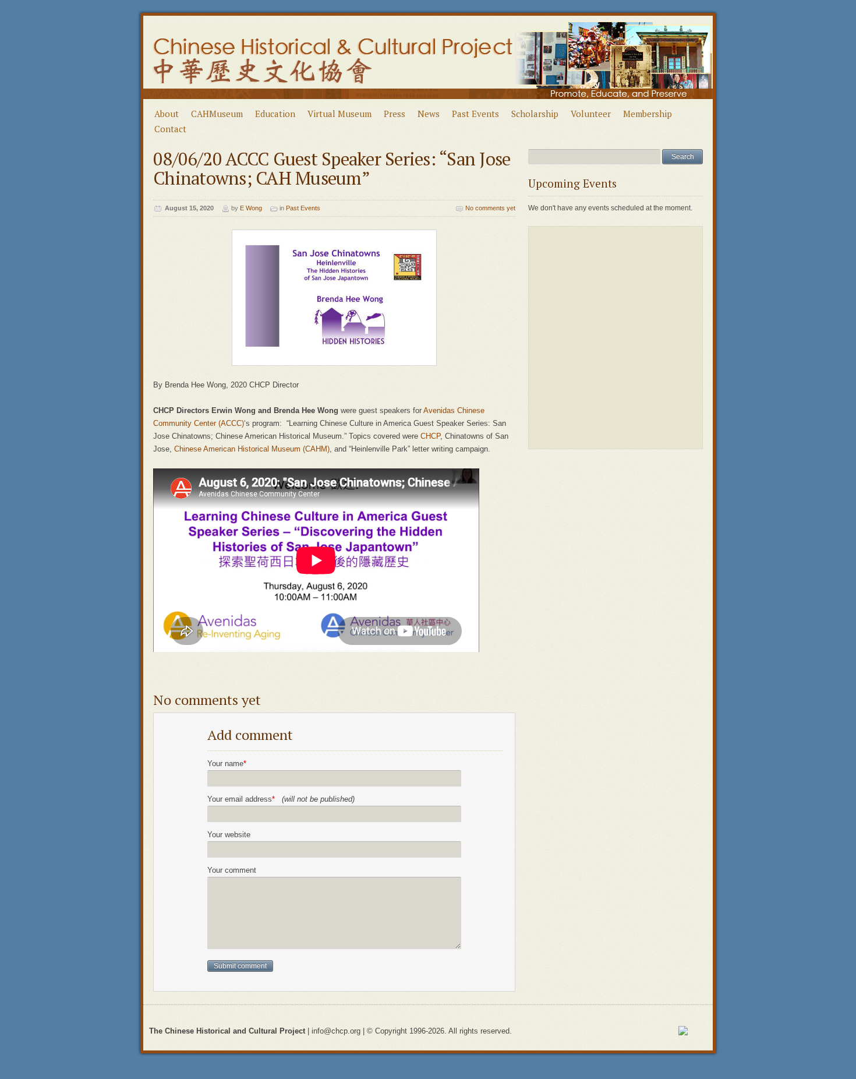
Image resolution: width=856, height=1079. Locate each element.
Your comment (231, 870)
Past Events (475, 113)
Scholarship (534, 113)
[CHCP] (428, 103)
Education (275, 113)
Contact (170, 129)
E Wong (251, 207)
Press (394, 113)
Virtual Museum (339, 113)
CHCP (430, 436)
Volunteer (591, 113)
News (429, 113)
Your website (228, 834)
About (166, 113)
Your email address (281, 799)
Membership (647, 113)
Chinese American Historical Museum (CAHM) (252, 449)
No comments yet (490, 207)
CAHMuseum (217, 113)
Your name (226, 763)
